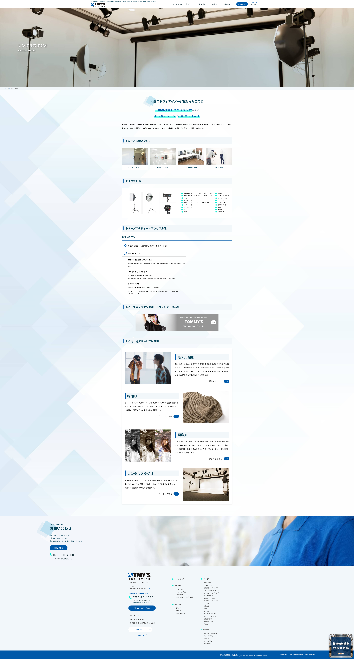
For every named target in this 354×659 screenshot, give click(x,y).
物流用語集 (207, 644)
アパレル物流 (180, 589)
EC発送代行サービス (210, 585)
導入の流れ (179, 608)
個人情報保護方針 (137, 619)
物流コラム (207, 638)
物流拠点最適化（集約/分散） (185, 597)
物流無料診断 (208, 619)
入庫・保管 (207, 583)
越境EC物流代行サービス (211, 590)
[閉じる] (350, 636)
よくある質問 (208, 641)
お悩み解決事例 (180, 613)
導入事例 (178, 611)
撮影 (205, 608)
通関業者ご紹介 (208, 621)
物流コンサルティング (210, 616)
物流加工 (206, 606)
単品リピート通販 (209, 598)
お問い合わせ (242, 4)
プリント (206, 611)
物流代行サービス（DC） (211, 601)
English (254, 3)
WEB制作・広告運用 (210, 614)
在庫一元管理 (180, 594)
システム (206, 603)
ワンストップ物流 (181, 592)
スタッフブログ (208, 636)
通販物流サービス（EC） (211, 588)
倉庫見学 (206, 624)
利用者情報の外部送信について (143, 623)
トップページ (179, 579)
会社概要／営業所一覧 (210, 633)
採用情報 (227, 4)
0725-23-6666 (134, 253)
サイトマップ (135, 615)
